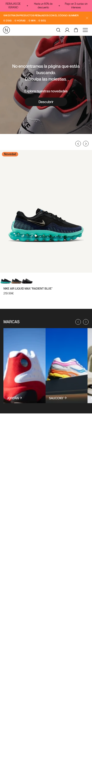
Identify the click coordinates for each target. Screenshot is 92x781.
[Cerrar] (87, 18)
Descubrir (46, 102)
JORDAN (13, 398)
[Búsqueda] (58, 30)
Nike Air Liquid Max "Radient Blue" (27, 288)
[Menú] (86, 30)
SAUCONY (56, 398)
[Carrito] (76, 30)
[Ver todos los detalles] (24, 365)
